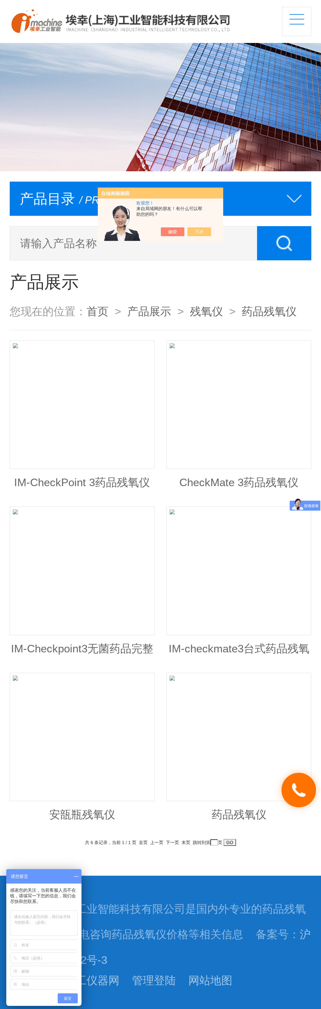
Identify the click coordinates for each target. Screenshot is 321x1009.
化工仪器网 (92, 980)
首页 (97, 311)
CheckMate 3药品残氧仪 (238, 482)
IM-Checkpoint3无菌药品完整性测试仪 (82, 652)
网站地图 (210, 980)
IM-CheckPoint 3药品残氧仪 (82, 482)
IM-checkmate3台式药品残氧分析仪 (239, 652)
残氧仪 (206, 311)
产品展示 (149, 311)
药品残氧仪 (269, 311)
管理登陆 (154, 980)
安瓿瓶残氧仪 (82, 814)
